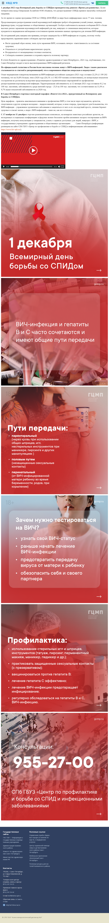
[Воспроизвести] (4, 167)
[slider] (31, 166)
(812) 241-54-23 (8, 884)
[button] (3, 3)
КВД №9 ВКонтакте (13, 905)
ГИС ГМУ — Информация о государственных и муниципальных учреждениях (13, 840)
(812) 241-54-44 (8, 892)
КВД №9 (12, 3)
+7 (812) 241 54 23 (71, 2)
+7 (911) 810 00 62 (71, 4)
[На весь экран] (63, 167)
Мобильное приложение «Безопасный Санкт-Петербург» (38, 858)
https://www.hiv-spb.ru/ (10, 129)
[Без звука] (59, 167)
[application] (33, 150)
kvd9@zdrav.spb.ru (14, 896)
